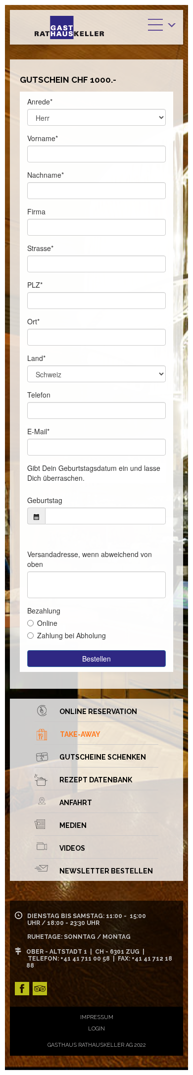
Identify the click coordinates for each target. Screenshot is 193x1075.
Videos (72, 848)
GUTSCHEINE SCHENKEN (102, 757)
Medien (73, 825)
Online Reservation (98, 712)
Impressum (96, 1017)
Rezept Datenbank (95, 780)
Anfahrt (75, 803)
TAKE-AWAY (80, 734)
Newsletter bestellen (106, 871)
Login (96, 1028)
